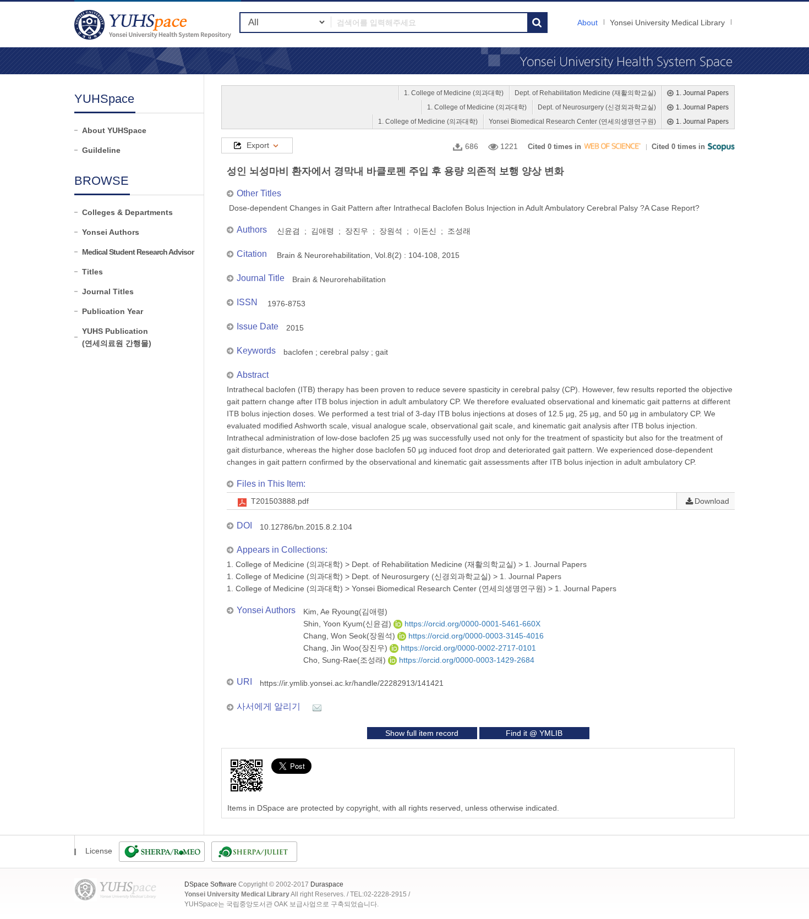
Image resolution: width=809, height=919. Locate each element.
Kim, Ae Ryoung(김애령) (345, 611)
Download (712, 501)
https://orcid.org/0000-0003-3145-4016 (475, 635)
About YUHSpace (114, 130)
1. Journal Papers (702, 93)
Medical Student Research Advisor (138, 251)
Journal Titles (108, 291)
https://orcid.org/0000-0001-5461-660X (471, 623)
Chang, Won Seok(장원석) (350, 635)
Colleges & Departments (127, 212)
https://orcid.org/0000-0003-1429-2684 (465, 660)
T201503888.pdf (280, 501)
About (587, 22)
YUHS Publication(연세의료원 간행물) (116, 337)
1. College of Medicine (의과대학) (454, 93)
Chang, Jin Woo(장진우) (346, 647)
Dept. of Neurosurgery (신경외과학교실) (597, 107)
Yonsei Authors (110, 232)
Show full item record (421, 733)
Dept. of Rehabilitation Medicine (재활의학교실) (585, 93)
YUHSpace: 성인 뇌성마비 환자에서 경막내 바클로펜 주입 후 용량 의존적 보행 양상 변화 (154, 24)
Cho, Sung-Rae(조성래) (345, 660)
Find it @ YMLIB (534, 733)
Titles (92, 271)
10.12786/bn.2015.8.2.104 (306, 526)
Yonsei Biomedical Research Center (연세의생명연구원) (572, 121)
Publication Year (112, 311)
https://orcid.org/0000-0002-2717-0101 (467, 647)
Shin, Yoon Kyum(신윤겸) (348, 623)
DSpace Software (210, 884)
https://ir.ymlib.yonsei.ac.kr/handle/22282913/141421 (352, 683)
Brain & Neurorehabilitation (339, 279)
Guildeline (101, 150)
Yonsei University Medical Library (667, 22)
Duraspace (326, 884)
